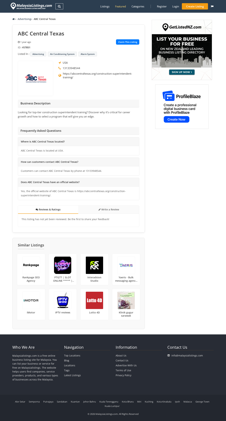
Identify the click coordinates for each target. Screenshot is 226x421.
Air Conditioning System (62, 54)
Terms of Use (123, 370)
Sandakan (62, 401)
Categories (138, 6)
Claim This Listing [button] (127, 42)
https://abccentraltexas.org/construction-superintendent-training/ (97, 75)
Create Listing (195, 6)
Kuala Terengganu (108, 401)
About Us (121, 355)
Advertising (24, 19)
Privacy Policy (123, 375)
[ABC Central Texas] (35, 78)
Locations (69, 365)
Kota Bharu (128, 401)
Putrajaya (48, 401)
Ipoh (177, 401)
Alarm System (88, 54)
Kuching (149, 401)
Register (162, 6)
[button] (212, 6)
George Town (202, 401)
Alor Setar (20, 401)
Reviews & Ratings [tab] (49, 209)
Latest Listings (72, 375)
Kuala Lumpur (112, 406)
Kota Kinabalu (164, 401)
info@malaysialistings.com (187, 355)
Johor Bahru (89, 401)
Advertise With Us (126, 365)
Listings (104, 6)
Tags (67, 370)
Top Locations (72, 355)
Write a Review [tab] (110, 209)
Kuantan (75, 401)
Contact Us (122, 360)
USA (65, 62)
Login (175, 6)
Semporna (34, 401)
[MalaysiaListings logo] (31, 6)
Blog (66, 360)
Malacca (187, 401)
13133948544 (71, 68)
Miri (139, 401)
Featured (120, 6)
